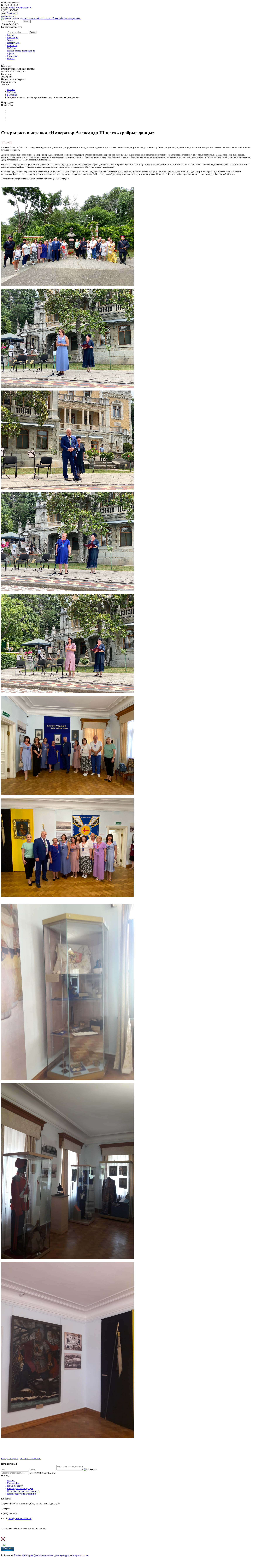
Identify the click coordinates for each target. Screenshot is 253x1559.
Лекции (11, 118)
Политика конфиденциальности (23, 1491)
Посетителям (13, 43)
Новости (11, 120)
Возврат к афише (9, 1458)
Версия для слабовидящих (20, 1488)
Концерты (12, 115)
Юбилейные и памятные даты (22, 110)
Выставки (12, 45)
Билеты (10, 58)
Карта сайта (13, 1483)
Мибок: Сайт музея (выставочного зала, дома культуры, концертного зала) (51, 1555)
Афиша (10, 53)
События (11, 48)
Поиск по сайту (15, 1486)
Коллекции (12, 37)
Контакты (12, 56)
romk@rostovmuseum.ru (19, 7)
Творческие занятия (17, 125)
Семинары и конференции (20, 123)
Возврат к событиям (30, 1458)
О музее (11, 40)
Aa (3, 13)
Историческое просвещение (21, 50)
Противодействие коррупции (21, 1493)
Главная (11, 35)
